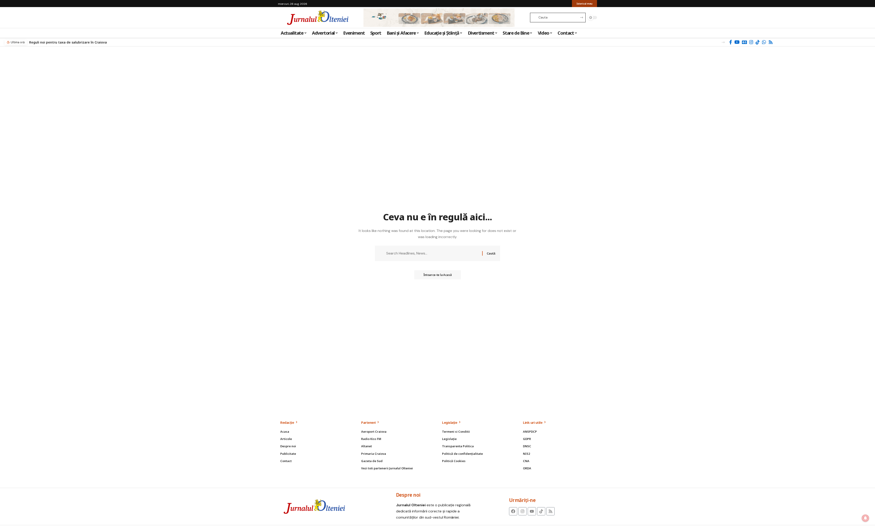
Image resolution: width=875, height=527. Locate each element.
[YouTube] (737, 42)
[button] (723, 42)
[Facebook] (730, 42)
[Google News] (744, 42)
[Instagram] (751, 42)
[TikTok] (757, 42)
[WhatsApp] (764, 42)
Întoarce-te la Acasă (437, 275)
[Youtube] (532, 511)
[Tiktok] (541, 511)
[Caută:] (432, 253)
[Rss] (770, 42)
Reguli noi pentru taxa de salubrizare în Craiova (68, 42)
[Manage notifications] (865, 518)
